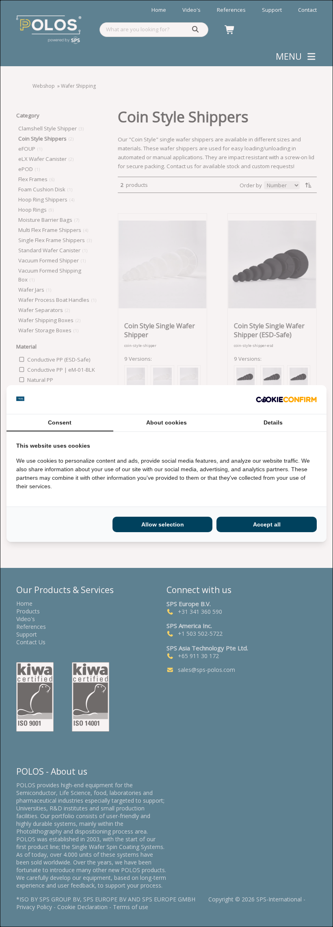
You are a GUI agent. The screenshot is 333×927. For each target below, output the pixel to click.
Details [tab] (273, 422)
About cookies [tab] (166, 422)
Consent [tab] (59, 422)
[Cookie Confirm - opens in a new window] (286, 399)
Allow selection (162, 524)
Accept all (267, 524)
